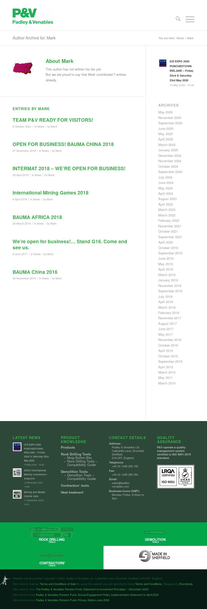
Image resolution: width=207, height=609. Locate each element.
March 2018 (166, 307)
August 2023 (167, 198)
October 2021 (168, 231)
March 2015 (166, 372)
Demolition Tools (74, 471)
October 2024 (168, 166)
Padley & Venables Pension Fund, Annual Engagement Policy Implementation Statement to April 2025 (97, 595)
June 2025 (165, 128)
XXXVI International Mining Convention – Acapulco (36, 474)
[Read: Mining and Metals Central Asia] (17, 494)
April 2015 (165, 366)
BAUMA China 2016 (35, 272)
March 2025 (166, 144)
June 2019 (165, 258)
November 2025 (169, 117)
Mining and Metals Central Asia (34, 494)
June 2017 (165, 328)
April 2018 (165, 301)
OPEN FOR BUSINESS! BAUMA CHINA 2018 (63, 144)
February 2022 (168, 220)
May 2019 (165, 263)
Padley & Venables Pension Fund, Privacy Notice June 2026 (72, 600)
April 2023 (165, 204)
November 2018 (169, 285)
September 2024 (170, 171)
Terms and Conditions (148, 584)
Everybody (186, 584)
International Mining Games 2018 (51, 192)
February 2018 (168, 312)
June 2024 (165, 182)
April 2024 (165, 193)
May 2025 (165, 133)
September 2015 (170, 361)
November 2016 (169, 339)
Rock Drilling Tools (76, 454)
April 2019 (165, 269)
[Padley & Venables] (33, 19)
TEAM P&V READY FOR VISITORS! (53, 119)
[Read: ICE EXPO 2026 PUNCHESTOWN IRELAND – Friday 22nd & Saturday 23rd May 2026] (162, 63)
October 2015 (168, 356)
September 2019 (170, 253)
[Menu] (187, 19)
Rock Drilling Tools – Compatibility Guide (82, 463)
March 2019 (166, 274)
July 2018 (165, 296)
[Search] (175, 19)
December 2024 (169, 155)
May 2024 (165, 188)
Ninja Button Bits (79, 457)
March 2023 (166, 209)
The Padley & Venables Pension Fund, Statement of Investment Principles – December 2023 (91, 589)
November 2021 (169, 226)
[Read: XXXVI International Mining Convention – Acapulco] (17, 472)
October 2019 (168, 247)
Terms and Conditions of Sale (58, 584)
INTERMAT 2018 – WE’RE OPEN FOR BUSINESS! (69, 168)
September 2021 (170, 236)
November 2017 (169, 317)
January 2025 (168, 150)
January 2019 (168, 280)
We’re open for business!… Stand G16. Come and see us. (70, 244)
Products (68, 447)
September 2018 (170, 290)
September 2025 (170, 122)
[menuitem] (175, 19)
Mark (54, 126)
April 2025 (165, 139)
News (40, 126)
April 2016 (165, 350)
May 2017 (165, 334)
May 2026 (165, 112)
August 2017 (167, 323)
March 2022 (166, 215)
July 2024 (165, 177)
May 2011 (165, 377)
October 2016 (168, 345)
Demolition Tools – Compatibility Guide (81, 476)
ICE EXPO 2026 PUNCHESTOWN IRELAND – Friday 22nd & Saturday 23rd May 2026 (181, 70)
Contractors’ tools (75, 485)
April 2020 (165, 242)
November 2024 (169, 160)
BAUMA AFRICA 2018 (37, 217)
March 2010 (166, 383)
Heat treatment (72, 492)
